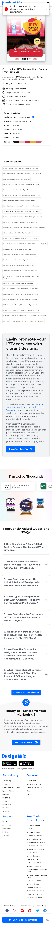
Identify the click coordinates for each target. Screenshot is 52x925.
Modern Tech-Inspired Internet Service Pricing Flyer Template (23, 321)
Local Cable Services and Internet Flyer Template (19, 200)
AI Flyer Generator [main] (33, 825)
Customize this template (25, 920)
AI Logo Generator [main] (33, 856)
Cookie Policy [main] (41, 906)
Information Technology (11, 787)
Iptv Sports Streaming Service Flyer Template (18, 283)
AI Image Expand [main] (33, 884)
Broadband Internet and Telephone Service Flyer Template (22, 173)
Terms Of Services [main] (11, 906)
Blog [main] (28, 791)
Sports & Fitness (8, 791)
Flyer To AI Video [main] (33, 859)
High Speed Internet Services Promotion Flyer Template (21, 195)
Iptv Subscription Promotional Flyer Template (18, 260)
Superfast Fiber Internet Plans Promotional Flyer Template (22, 211)
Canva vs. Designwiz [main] (34, 784)
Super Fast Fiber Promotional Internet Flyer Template (20, 222)
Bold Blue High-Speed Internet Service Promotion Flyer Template (25, 243)
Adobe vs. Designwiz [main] (34, 787)
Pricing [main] (29, 794)
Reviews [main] (5, 832)
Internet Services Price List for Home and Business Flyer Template (24, 315)
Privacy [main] (31, 906)
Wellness (5, 811)
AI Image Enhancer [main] (34, 880)
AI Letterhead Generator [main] (35, 849)
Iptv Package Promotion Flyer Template (16, 179)
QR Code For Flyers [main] (34, 887)
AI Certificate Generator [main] (35, 846)
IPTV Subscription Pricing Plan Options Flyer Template (21, 305)
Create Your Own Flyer (19, 449)
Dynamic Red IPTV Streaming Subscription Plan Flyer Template (24, 227)
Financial (5, 794)
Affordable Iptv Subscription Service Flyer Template (20, 270)
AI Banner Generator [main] (34, 839)
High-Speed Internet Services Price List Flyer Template (21, 310)
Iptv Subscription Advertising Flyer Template (17, 249)
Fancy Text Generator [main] (34, 894)
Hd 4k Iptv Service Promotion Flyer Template (18, 190)
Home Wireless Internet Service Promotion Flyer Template (22, 216)
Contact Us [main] (6, 825)
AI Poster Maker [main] (32, 829)
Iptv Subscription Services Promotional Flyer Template (21, 184)
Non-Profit (6, 808)
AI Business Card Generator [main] (37, 842)
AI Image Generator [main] (34, 863)
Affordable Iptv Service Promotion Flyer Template (19, 254)
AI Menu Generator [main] (33, 832)
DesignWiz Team (24, 117)
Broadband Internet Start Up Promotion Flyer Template (21, 206)
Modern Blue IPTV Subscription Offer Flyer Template (20, 288)
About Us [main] (5, 835)
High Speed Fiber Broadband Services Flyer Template (20, 238)
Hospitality (6, 797)
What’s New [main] (6, 828)
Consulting (6, 784)
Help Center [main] (6, 822)
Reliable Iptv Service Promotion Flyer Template (18, 265)
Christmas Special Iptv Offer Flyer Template (17, 233)
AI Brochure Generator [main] (35, 835)
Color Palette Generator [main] (35, 891)
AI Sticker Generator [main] (34, 866)
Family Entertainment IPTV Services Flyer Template (20, 299)
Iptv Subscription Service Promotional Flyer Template (20, 294)
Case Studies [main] (31, 781)
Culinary (5, 801)
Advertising (6, 781)
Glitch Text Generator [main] (34, 897)
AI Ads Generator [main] (33, 852)
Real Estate (6, 804)
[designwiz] (7, 910)
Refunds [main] (23, 906)
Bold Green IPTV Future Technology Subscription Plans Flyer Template (23, 277)
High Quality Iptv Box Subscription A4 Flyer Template (20, 168)
